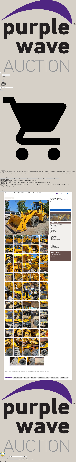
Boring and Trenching (40, 173)
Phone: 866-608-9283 (14, 459)
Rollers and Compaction (47, 174)
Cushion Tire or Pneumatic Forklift (6, 180)
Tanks (55, 184)
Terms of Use (10, 458)
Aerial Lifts (2, 173)
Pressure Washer (48, 184)
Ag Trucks (2, 191)
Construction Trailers (8, 188)
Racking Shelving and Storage (23, 180)
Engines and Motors (8, 184)
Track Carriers (4, 175)
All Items (1, 90)
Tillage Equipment (72, 171)
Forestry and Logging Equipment (6, 177)
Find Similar (53, 258)
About (3, 85)
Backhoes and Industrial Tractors (30, 173)
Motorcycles (26, 182)
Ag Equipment (2, 170)
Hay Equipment (30, 171)
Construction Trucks (7, 191)
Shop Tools (7, 186)
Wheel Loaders (9, 175)
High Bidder (63, 205)
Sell (3, 80)
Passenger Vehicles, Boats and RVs (6, 181)
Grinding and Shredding (29, 178)
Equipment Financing (55, 252)
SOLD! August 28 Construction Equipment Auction (17, 192)
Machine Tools (2, 186)
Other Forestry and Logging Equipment (40, 178)
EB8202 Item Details (55, 222)
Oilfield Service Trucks (15, 191)
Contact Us (4, 76)
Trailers (1, 187)
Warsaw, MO (52, 201)
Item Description (54, 256)
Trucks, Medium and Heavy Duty (6, 190)
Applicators (11, 171)
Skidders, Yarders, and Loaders (53, 178)
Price (52, 205)
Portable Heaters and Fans (40, 184)
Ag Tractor (7, 171)
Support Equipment (3, 183)
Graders (7, 174)
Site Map (28, 458)
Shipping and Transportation (56, 254)
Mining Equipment (12, 174)
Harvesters (25, 171)
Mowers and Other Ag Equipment (54, 171)
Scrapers (61, 174)
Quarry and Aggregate (39, 174)
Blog (25, 458)
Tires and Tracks (12, 186)
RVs (43, 182)
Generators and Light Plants (23, 184)
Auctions (4, 77)
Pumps (52, 184)
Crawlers (64, 173)
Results (3, 81)
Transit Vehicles (47, 182)
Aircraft (1, 182)
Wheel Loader (33, 377)
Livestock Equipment (44, 171)
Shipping (4, 84)
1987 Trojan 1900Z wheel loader (34, 192)
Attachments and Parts (19, 173)
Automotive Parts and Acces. (17, 182)
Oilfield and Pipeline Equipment (29, 174)
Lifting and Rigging (31, 184)
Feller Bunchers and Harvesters (6, 178)
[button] (38, 166)
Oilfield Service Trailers (16, 188)
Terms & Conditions (3, 458)
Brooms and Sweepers (48, 173)
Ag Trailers (2, 188)
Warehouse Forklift (32, 180)
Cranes (61, 173)
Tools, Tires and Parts (4, 185)
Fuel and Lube (15, 184)
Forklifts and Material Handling (5, 179)
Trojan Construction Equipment (43, 377)
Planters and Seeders (65, 171)
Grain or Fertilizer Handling (18, 171)
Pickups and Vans (39, 182)
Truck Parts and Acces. (23, 191)
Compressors (2, 184)
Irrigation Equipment (36, 171)
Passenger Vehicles (32, 182)
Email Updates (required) (4, 456)
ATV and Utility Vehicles (7, 182)
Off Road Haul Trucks (19, 174)
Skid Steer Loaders (66, 174)
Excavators (4, 174)
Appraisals (4, 83)
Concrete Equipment (56, 173)
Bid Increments (53, 260)
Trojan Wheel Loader (64, 377)
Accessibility (21, 458)
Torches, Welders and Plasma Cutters (63, 184)
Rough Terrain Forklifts (56, 174)
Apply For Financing (60, 209)
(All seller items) (66, 199)
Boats (23, 182)
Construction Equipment (4, 172)
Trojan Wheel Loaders (54, 377)
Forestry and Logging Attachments (18, 178)
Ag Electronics (2, 171)
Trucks (29, 191)
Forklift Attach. (15, 180)
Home (6, 192)
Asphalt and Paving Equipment (9, 173)
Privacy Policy (16, 458)
